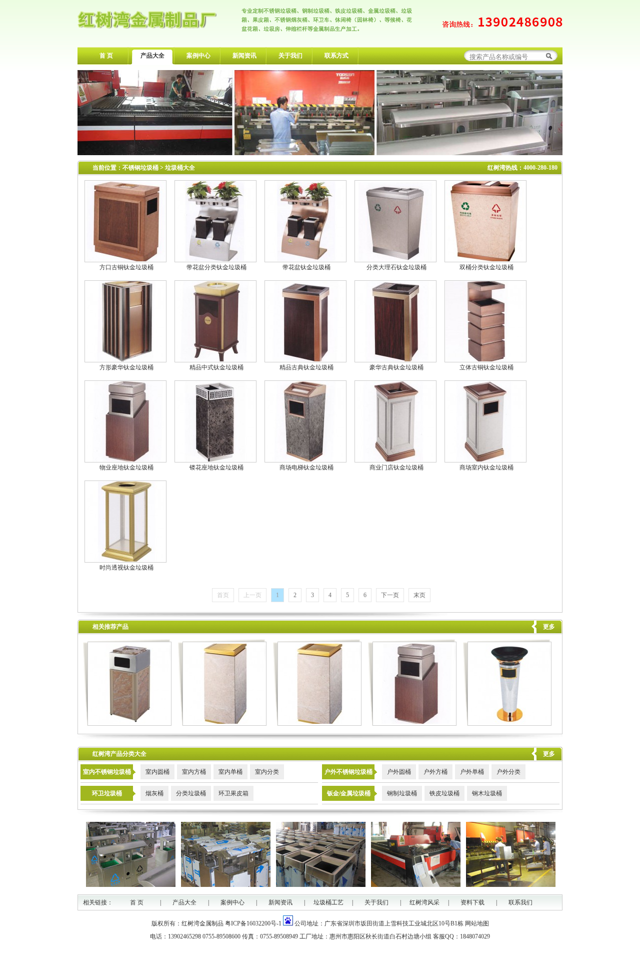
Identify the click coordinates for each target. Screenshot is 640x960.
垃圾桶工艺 (329, 902)
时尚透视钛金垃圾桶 (127, 567)
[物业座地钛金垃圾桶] (126, 459)
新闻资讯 (244, 55)
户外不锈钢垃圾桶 (348, 771)
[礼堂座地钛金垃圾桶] (317, 723)
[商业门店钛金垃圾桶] (396, 459)
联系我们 (520, 902)
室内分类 (267, 771)
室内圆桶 (158, 771)
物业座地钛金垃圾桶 (127, 467)
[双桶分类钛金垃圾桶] (486, 259)
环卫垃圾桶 (107, 793)
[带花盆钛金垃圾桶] (306, 259)
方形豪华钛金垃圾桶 (127, 367)
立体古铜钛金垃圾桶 (487, 367)
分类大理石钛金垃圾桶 (396, 267)
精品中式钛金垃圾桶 (217, 367)
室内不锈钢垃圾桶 (107, 771)
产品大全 (152, 55)
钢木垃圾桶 (487, 793)
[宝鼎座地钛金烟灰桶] (507, 723)
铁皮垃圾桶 (445, 793)
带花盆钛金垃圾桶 (306, 267)
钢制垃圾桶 (402, 793)
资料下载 (472, 902)
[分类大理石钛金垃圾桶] (396, 259)
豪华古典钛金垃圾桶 (397, 367)
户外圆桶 (399, 771)
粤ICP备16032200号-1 (253, 923)
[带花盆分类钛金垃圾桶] (216, 259)
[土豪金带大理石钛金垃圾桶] (222, 723)
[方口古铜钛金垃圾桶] (126, 259)
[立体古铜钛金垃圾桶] (486, 359)
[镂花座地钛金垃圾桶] (216, 459)
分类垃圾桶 (191, 793)
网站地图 (477, 923)
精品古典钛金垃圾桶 (307, 367)
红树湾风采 (425, 902)
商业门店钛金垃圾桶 (397, 467)
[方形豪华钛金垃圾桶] (126, 359)
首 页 (106, 55)
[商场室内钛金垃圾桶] (486, 459)
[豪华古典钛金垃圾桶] (396, 359)
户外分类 (508, 771)
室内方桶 (194, 771)
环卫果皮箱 (233, 793)
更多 (549, 626)
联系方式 (336, 55)
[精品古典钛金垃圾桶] (306, 359)
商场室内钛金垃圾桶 (487, 467)
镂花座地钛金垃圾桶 (217, 467)
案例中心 (198, 55)
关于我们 (290, 55)
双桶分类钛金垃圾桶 (487, 267)
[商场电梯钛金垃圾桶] (306, 459)
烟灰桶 (155, 793)
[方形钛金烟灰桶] (127, 723)
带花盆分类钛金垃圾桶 (216, 267)
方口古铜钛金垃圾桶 (127, 267)
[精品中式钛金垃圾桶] (216, 359)
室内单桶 (230, 771)
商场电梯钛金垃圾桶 (307, 467)
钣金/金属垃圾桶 (348, 793)
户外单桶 (472, 771)
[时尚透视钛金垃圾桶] (126, 559)
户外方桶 (436, 771)
